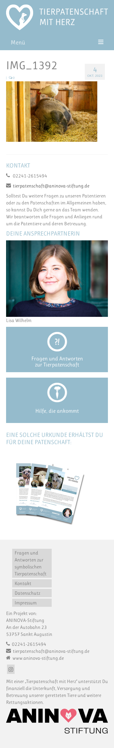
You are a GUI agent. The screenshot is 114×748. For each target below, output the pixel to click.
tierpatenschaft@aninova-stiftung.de (51, 186)
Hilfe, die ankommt (57, 411)
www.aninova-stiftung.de (38, 658)
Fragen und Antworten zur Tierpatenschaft (57, 362)
